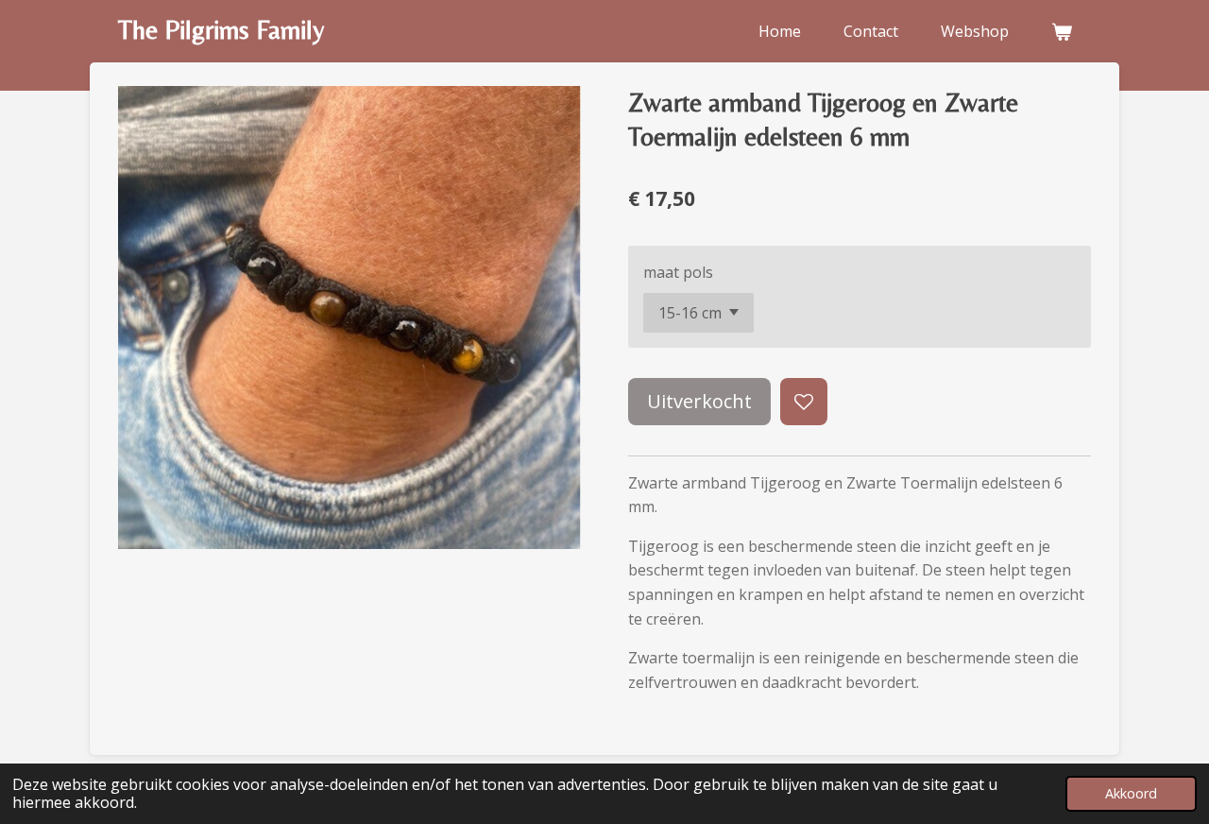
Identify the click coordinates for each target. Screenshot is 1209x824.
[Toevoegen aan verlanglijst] (803, 401)
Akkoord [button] (1131, 793)
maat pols (678, 272)
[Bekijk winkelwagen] (1061, 31)
